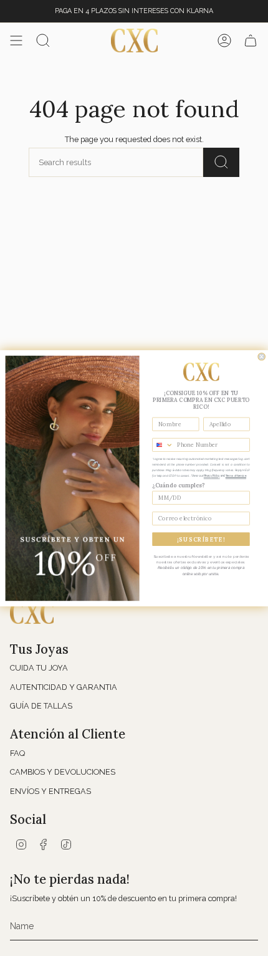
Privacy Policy (212, 475)
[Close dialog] (261, 356)
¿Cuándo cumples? (178, 484)
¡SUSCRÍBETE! (201, 538)
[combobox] (163, 444)
